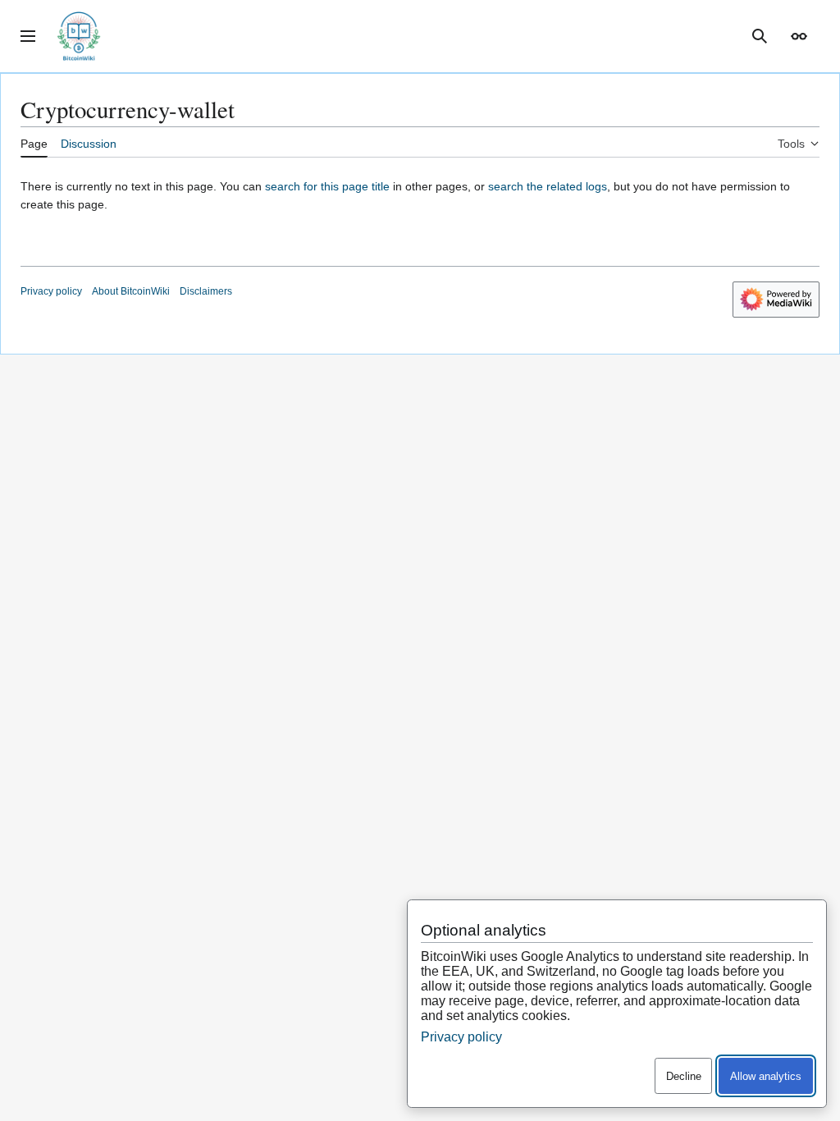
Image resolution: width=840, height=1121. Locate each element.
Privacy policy (51, 291)
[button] (28, 36)
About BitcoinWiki (131, 291)
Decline (683, 1076)
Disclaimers (206, 291)
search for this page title (327, 186)
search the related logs (547, 186)
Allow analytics (765, 1076)
